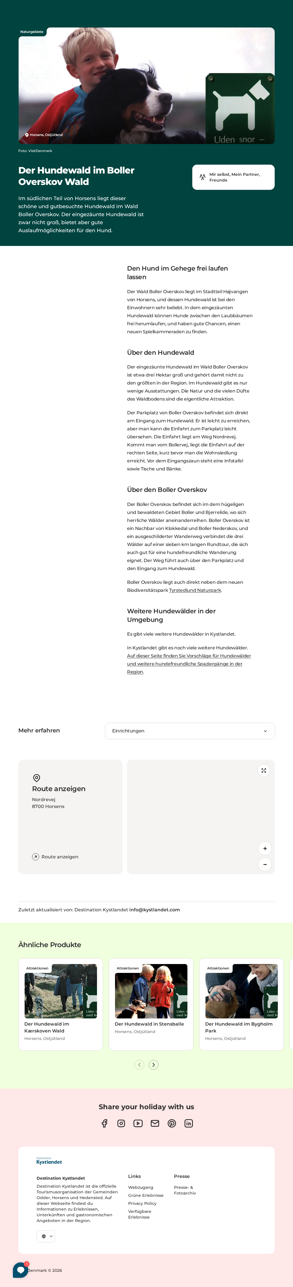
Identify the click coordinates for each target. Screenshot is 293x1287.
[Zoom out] (265, 864)
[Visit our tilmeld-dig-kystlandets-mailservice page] (155, 1123)
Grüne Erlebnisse (146, 1195)
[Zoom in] (265, 848)
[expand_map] (264, 770)
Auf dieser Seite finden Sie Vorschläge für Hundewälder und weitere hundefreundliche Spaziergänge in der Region (189, 664)
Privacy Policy (142, 1203)
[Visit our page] (104, 1123)
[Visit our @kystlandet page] (138, 1123)
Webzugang (140, 1187)
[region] (201, 817)
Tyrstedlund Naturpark (195, 590)
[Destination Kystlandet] (49, 1161)
